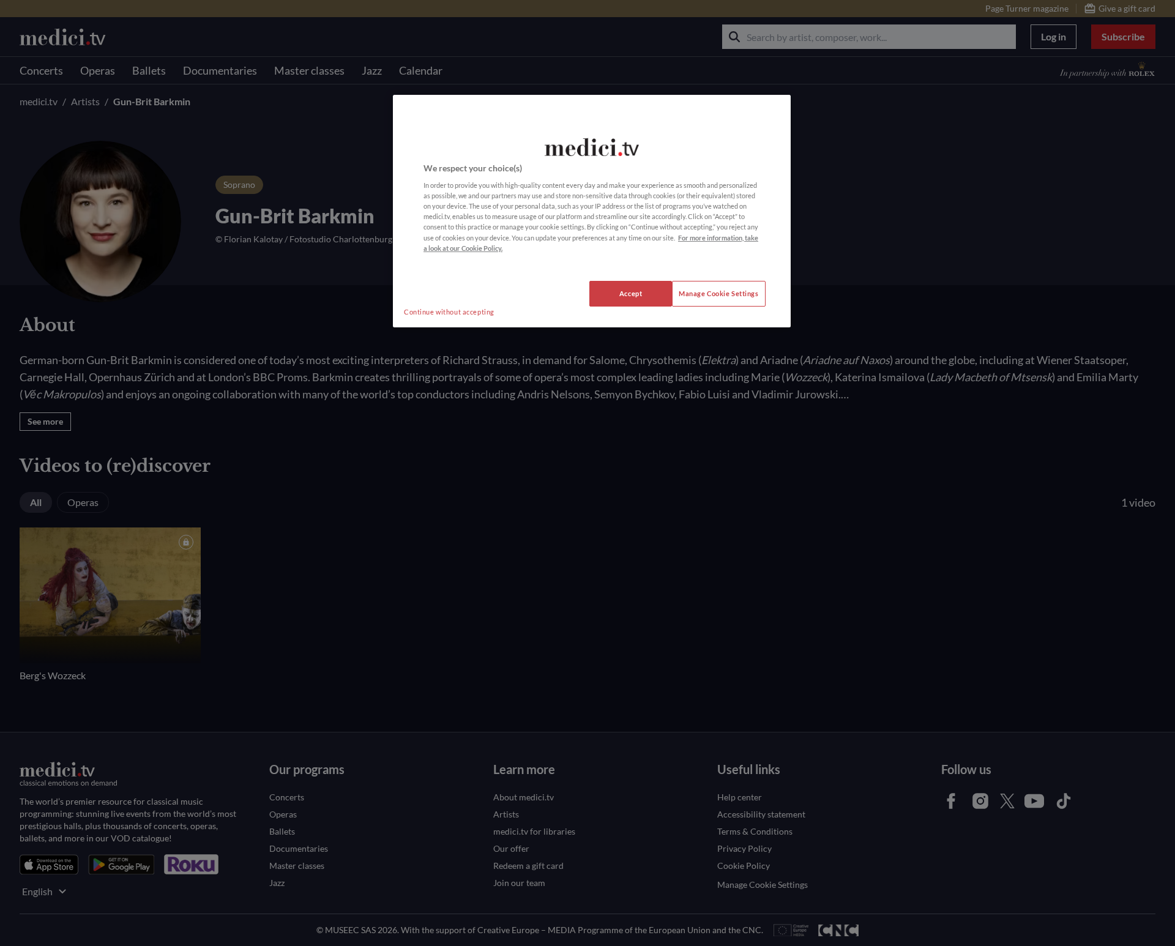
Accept (630, 293)
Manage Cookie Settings (719, 293)
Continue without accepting (449, 312)
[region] (592, 211)
